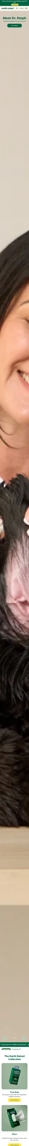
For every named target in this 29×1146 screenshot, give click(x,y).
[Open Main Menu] (26, 8)
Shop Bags (15, 1032)
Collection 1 (6, 1049)
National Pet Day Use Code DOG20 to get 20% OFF (14, 2)
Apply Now (14, 4)
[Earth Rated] (8, 8)
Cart (21, 8)
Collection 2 (16, 1049)
